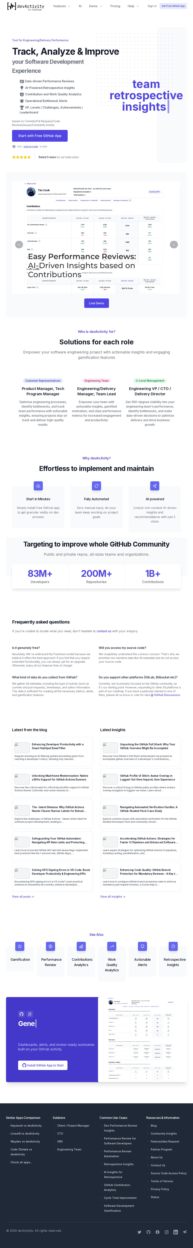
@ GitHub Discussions (165, 695)
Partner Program (161, 1149)
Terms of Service (162, 1181)
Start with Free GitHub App (39, 136)
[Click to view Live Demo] (96, 237)
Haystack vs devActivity (26, 1125)
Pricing (115, 6)
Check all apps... (21, 1162)
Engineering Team (69, 1149)
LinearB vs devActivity (25, 1133)
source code (31, 146)
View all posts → (23, 896)
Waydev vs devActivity (25, 1141)
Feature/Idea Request (165, 1141)
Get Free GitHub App (173, 6)
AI (80, 6)
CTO (60, 1133)
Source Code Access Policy (169, 1173)
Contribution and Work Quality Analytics (53, 94)
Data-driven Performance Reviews (49, 81)
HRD (60, 1141)
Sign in (152, 6)
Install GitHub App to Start (45, 1065)
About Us (157, 1157)
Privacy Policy (160, 1189)
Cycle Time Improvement (120, 1197)
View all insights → (112, 896)
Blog (154, 1125)
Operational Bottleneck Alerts (46, 101)
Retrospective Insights (119, 1164)
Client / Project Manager (73, 1125)
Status (155, 1197)
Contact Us (158, 1165)
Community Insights (164, 1133)
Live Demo (96, 303)
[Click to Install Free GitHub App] (142, 1039)
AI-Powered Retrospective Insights (50, 88)
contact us (104, 631)
